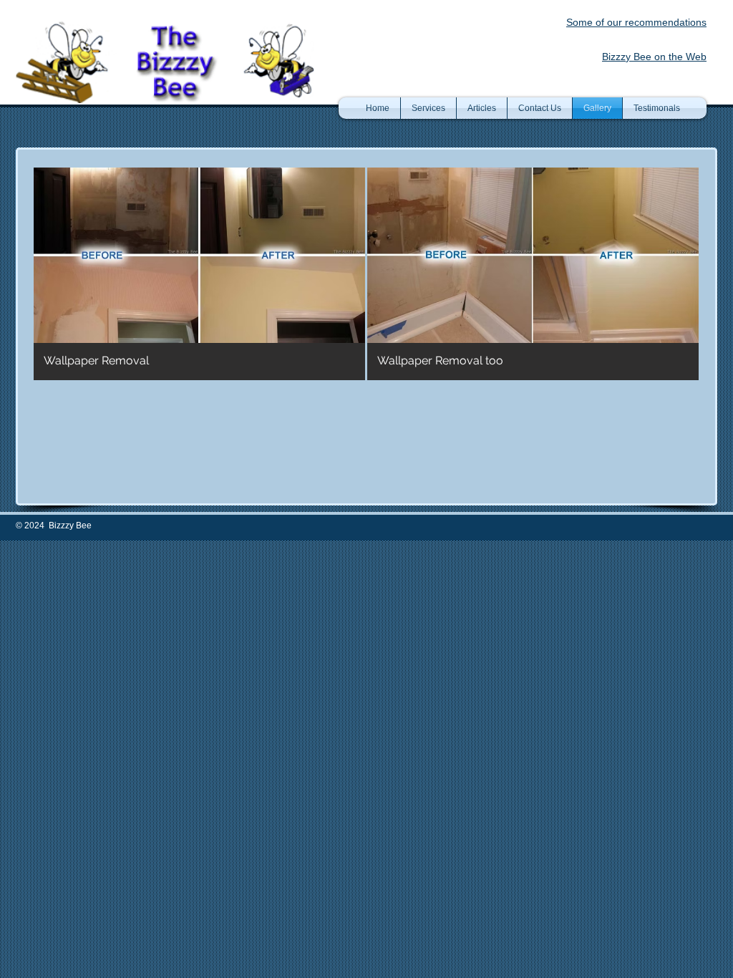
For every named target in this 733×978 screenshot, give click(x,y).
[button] (199, 274)
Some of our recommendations (636, 22)
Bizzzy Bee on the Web (654, 56)
